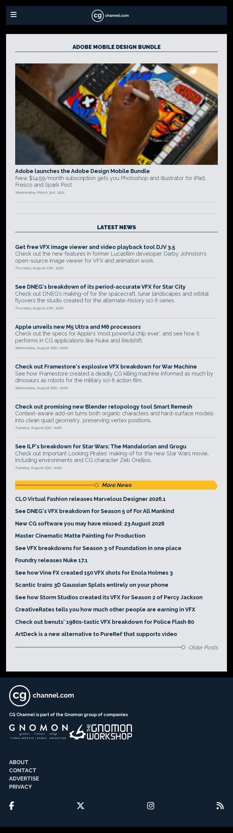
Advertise (24, 778)
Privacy (20, 787)
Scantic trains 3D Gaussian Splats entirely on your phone (91, 585)
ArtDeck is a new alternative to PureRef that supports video (96, 634)
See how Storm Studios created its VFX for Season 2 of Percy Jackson (109, 597)
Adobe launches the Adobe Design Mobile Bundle (82, 171)
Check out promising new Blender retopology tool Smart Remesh (103, 406)
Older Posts (203, 647)
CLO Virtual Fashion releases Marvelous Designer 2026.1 (90, 499)
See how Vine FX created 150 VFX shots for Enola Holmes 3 (94, 573)
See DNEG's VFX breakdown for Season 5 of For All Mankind (94, 511)
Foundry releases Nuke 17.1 (51, 560)
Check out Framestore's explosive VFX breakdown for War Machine (106, 366)
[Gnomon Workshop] (100, 731)
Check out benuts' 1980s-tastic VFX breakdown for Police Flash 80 (104, 622)
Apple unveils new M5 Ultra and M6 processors (78, 327)
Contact (22, 770)
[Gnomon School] (38, 731)
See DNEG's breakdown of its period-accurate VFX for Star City (100, 287)
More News (116, 485)
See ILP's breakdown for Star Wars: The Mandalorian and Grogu (100, 446)
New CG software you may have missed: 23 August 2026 (89, 523)
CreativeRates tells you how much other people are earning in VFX (105, 609)
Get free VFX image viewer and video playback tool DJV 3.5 (95, 247)
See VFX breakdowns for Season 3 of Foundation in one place (98, 548)
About (19, 762)
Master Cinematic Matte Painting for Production (80, 535)
